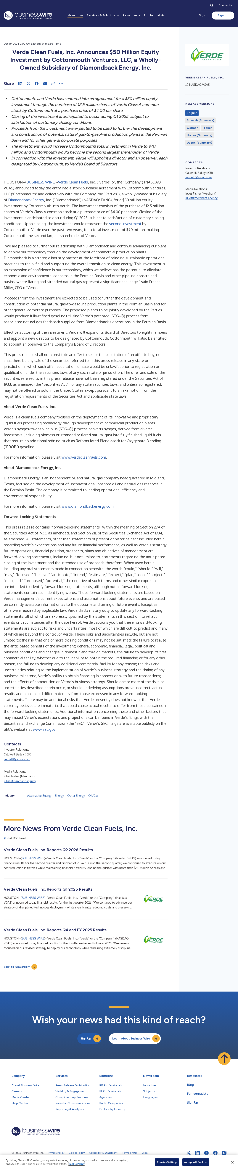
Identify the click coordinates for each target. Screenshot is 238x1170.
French (208, 128)
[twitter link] (188, 1153)
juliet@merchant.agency (20, 781)
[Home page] (28, 15)
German (192, 128)
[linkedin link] (197, 1153)
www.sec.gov (44, 729)
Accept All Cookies (195, 1162)
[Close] (232, 1162)
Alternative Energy (39, 795)
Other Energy (76, 795)
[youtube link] (206, 1153)
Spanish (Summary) (200, 120)
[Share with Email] (45, 83)
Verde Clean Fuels (73, 182)
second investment (125, 223)
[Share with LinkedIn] (20, 83)
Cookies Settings (167, 1162)
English (192, 113)
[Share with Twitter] (28, 83)
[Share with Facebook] (37, 83)
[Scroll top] (224, 1058)
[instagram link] (224, 1153)
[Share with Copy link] (53, 83)
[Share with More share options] (61, 83)
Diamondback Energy (26, 199)
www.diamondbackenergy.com (88, 506)
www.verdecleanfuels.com (84, 457)
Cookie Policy (76, 1163)
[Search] (212, 5)
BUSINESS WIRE (40, 182)
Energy (59, 795)
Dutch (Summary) (199, 142)
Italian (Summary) (199, 135)
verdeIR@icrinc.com (17, 759)
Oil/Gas (93, 795)
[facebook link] (215, 1153)
